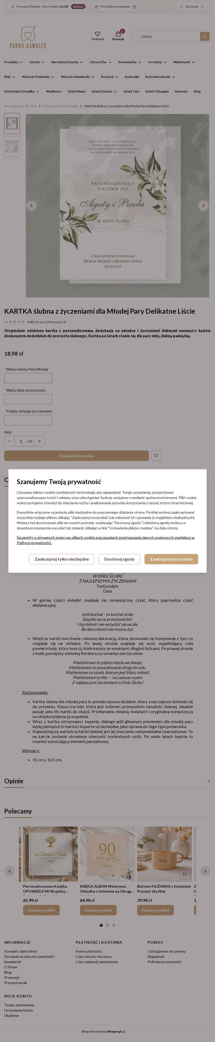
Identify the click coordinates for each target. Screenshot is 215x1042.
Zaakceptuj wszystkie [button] (171, 559)
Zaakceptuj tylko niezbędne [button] (62, 559)
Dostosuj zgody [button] (119, 559)
